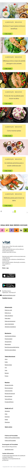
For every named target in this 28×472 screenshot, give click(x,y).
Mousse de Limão (9, 385)
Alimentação (9, 22)
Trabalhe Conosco (7, 298)
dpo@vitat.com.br (9, 449)
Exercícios (7, 416)
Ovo (6, 367)
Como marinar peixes (14, 131)
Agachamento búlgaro (10, 336)
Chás (6, 414)
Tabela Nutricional (10, 356)
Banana (7, 373)
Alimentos (7, 411)
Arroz (6, 359)
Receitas (7, 382)
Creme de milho (8, 390)
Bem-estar (18, 22)
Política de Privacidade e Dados (12, 437)
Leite (6, 370)
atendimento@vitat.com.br (8, 295)
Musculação (8, 344)
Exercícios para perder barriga (12, 347)
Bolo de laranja (8, 396)
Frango (6, 376)
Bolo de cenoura (9, 388)
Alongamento (8, 341)
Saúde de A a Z (9, 408)
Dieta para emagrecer (10, 321)
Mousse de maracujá (10, 393)
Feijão (6, 362)
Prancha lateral (8, 339)
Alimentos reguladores (10, 326)
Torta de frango (8, 399)
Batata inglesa (8, 365)
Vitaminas (7, 422)
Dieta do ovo (8, 313)
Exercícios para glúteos (10, 350)
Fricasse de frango (9, 402)
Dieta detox (7, 318)
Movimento (8, 333)
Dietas (6, 419)
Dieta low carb (8, 310)
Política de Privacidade (10, 440)
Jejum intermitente (9, 324)
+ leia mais (7, 34)
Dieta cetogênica (9, 315)
